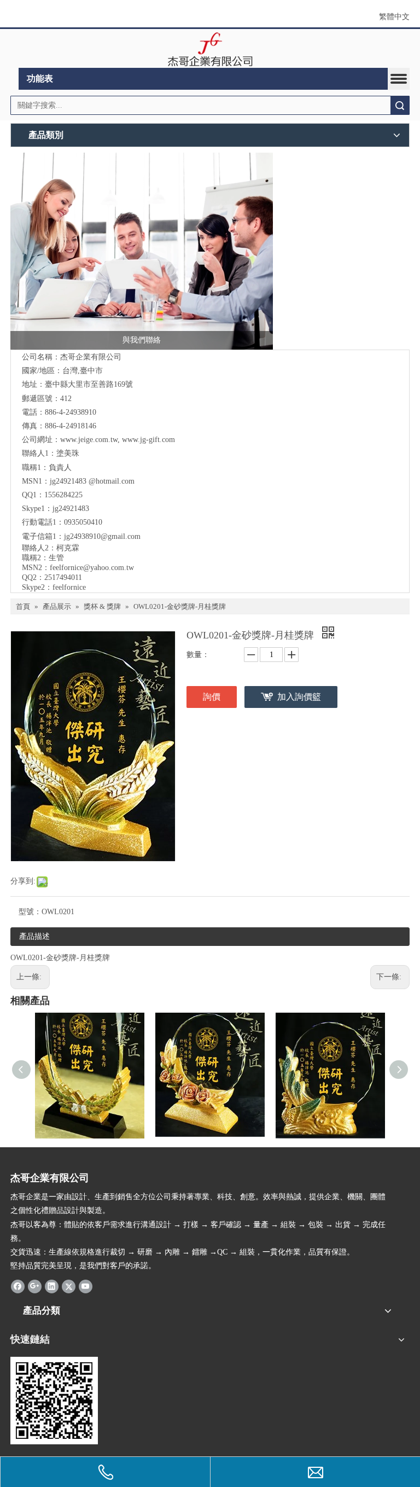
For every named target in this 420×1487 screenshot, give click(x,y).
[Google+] (35, 1286)
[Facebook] (18, 1286)
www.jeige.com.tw (89, 439)
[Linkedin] (52, 1286)
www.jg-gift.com (148, 439)
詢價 (211, 696)
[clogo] (210, 49)
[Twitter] (68, 1286)
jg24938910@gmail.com (102, 536)
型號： (30, 912)
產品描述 (34, 936)
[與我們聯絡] (141, 251)
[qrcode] (54, 1400)
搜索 (399, 105)
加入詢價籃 (299, 696)
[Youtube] (85, 1286)
